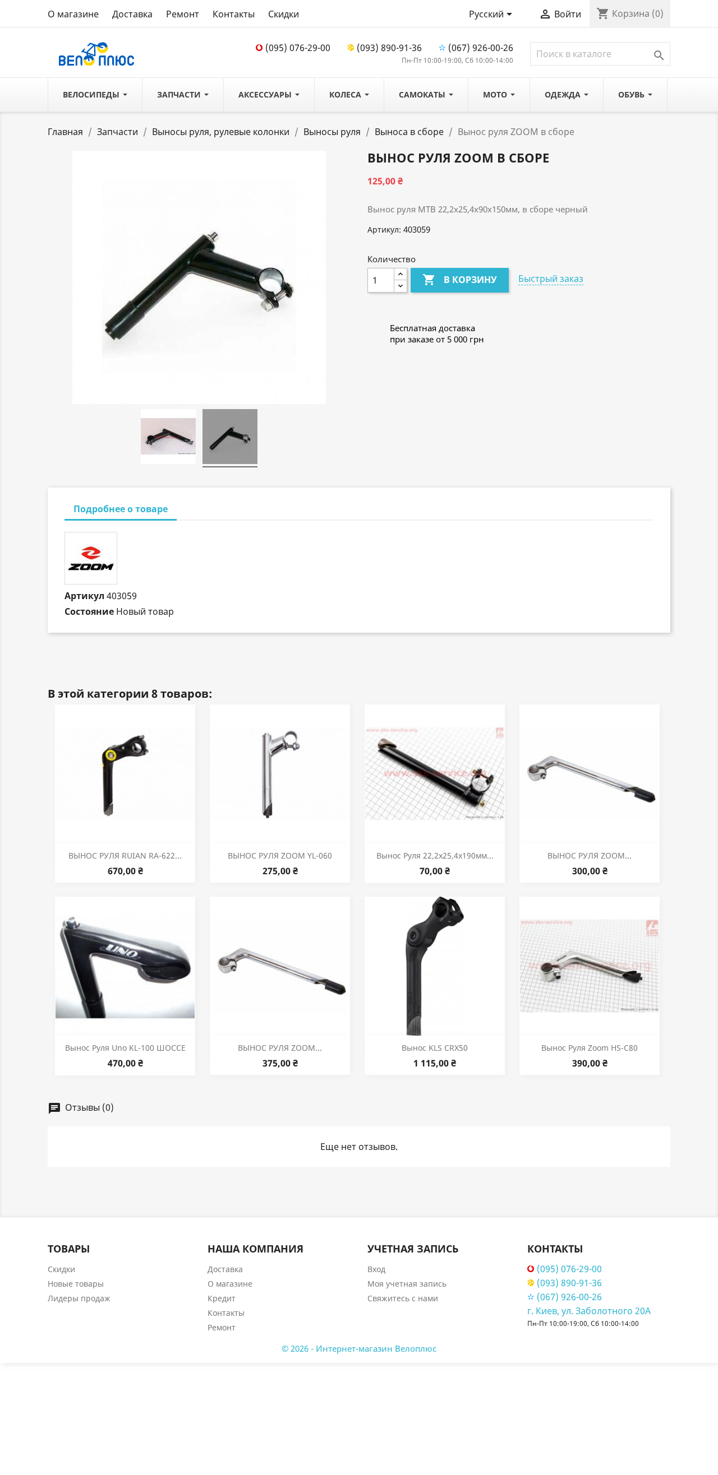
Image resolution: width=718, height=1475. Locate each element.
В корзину (459, 279)
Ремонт (182, 14)
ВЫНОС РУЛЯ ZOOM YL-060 (280, 855)
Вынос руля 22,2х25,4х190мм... (435, 855)
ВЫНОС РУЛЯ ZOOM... (589, 855)
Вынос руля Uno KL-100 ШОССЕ (125, 1047)
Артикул (84, 595)
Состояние (89, 611)
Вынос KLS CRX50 (435, 1047)
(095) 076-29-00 (297, 47)
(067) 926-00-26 (480, 47)
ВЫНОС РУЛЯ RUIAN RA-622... (125, 855)
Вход (376, 1269)
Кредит (222, 1298)
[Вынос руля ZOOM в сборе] (168, 438)
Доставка (132, 14)
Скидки (283, 14)
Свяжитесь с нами (402, 1298)
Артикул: (384, 229)
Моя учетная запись (407, 1283)
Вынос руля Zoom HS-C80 (589, 1047)
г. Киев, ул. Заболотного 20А (589, 1311)
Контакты (234, 14)
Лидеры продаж (79, 1298)
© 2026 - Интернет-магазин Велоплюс (359, 1348)
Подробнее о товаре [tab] (120, 509)
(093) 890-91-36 (389, 47)
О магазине (73, 14)
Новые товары (76, 1283)
